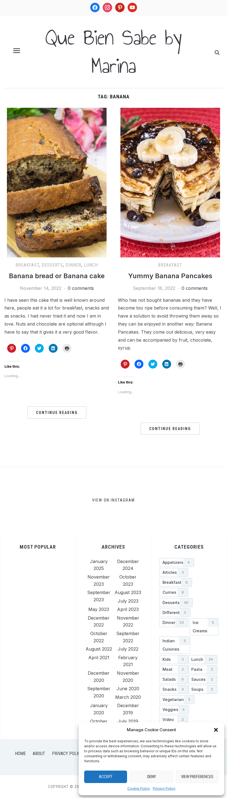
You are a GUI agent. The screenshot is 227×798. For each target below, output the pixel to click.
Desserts (52, 265)
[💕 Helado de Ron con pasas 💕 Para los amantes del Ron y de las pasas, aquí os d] (34, 501)
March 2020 (128, 697)
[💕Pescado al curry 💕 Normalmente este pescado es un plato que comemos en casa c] (172, 501)
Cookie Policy (138, 788)
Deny (151, 776)
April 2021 (98, 657)
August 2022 (99, 649)
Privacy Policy (164, 788)
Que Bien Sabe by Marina (113, 52)
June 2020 (128, 688)
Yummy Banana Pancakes (170, 276)
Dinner (73, 265)
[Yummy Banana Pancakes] (170, 111)
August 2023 (128, 592)
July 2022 (128, 649)
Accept (105, 776)
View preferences (197, 776)
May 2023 (98, 609)
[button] (216, 730)
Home (20, 753)
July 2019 (128, 721)
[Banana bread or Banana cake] (57, 111)
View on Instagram (113, 500)
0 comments (81, 288)
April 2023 (128, 609)
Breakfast (27, 265)
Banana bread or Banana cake (57, 276)
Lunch (91, 265)
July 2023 (128, 601)
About (39, 753)
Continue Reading (57, 412)
